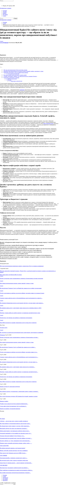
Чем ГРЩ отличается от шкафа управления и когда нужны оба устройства (18, 381)
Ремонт (4, 13)
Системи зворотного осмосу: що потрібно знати (14, 253)
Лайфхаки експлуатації (12, 78)
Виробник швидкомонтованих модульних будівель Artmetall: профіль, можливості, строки (23, 71)
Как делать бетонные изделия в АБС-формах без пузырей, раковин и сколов (18, 396)
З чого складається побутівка (13, 73)
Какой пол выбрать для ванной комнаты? (10, 408)
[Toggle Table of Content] (1, 67)
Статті (4, 15)
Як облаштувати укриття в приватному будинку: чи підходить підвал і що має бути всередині (27, 248)
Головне (5, 10)
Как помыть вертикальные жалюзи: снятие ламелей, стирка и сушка (17, 342)
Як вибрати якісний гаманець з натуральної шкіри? (12, 448)
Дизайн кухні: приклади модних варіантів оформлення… (14, 403)
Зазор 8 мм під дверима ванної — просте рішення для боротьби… (16, 462)
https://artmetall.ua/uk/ (48, 123)
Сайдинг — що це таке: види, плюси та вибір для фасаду (14, 421)
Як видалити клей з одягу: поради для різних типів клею (14, 460)
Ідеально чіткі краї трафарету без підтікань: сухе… (12, 435)
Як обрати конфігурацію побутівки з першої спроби (15, 75)
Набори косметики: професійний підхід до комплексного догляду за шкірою (22, 245)
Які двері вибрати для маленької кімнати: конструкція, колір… (15, 423)
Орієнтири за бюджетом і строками (11, 77)
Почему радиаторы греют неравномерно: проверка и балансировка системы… (19, 337)
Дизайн (5, 12)
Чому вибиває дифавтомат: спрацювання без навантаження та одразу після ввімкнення (25, 255)
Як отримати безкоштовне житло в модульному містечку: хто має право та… (19, 362)
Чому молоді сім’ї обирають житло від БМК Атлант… (13, 453)
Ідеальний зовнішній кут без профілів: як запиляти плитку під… (16, 433)
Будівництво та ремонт (5, 8)
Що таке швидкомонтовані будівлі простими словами (15, 70)
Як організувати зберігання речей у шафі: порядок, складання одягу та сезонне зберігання (26, 257)
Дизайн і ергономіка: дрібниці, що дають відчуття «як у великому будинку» (20, 76)
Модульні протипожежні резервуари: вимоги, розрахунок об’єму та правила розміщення (21, 266)
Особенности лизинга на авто (8, 258)
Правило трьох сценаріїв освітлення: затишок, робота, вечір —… (16, 443)
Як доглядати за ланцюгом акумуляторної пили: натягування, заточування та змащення (21, 332)
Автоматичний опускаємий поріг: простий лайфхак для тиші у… (16, 438)
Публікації (5, 477)
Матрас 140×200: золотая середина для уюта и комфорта (14, 450)
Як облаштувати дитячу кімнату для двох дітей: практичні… (15, 426)
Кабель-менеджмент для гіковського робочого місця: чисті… (15, 431)
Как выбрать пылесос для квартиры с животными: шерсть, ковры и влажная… (19, 391)
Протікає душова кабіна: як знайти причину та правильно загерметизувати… (19, 371)
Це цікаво (5, 14)
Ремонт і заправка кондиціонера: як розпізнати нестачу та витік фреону (20, 250)
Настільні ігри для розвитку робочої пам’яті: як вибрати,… (14, 467)
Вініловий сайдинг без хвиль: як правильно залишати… (14, 428)
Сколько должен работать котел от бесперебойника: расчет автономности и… (19, 357)
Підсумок (9, 79)
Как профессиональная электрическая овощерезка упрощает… (15, 472)
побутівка (22, 89)
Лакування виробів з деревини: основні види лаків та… (13, 458)
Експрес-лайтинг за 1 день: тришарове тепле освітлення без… (15, 440)
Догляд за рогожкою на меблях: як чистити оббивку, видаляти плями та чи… (19, 352)
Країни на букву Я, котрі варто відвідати (10, 386)
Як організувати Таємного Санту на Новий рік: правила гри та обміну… (18, 347)
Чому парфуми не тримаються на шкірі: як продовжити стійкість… (16, 470)
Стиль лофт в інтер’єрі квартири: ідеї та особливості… (13, 406)
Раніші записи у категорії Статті (16, 81)
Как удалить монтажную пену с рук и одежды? (13, 247)
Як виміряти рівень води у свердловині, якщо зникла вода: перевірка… (17, 367)
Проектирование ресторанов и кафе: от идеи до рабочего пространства (21, 252)
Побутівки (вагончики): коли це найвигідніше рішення (16, 72)
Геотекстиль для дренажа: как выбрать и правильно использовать (16, 376)
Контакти (5, 480)
